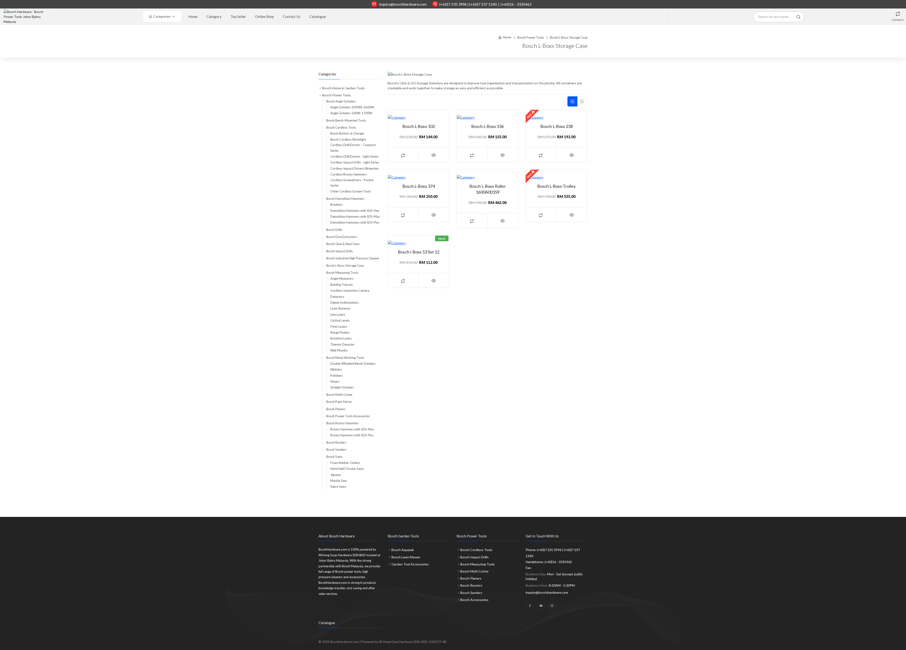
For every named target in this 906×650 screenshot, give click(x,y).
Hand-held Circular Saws (347, 468)
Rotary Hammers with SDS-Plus (351, 435)
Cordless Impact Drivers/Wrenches (354, 168)
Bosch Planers (335, 409)
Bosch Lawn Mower (405, 557)
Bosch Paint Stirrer (339, 402)
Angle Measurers (341, 278)
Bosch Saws (334, 456)
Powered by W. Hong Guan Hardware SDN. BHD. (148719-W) (403, 642)
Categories (162, 16)
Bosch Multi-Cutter (339, 395)
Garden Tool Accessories (410, 564)
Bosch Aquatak (402, 550)
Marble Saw (338, 480)
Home (192, 16)
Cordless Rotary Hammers (348, 174)
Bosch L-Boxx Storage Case (345, 265)
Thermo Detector (342, 344)
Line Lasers (337, 314)
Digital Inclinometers (344, 302)
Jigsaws (335, 475)
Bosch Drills (334, 230)
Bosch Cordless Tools (341, 127)
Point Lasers (338, 326)
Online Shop (264, 16)
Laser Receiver (340, 308)
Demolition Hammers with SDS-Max (355, 216)
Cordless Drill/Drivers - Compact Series (353, 147)
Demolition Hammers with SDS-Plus (354, 222)
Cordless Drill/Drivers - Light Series (354, 156)
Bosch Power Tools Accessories (348, 416)
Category (214, 16)
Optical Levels (340, 320)
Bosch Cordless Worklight (348, 139)
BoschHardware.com (344, 642)
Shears (335, 381)
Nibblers (336, 369)
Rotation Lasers (341, 338)
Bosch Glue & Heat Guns (343, 244)
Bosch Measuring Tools (342, 272)
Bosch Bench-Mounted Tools (346, 120)
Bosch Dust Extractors (341, 237)
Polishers (336, 375)
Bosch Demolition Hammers (345, 198)
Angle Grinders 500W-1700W (351, 113)
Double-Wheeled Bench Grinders (353, 363)
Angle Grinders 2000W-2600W (352, 107)
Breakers (336, 204)
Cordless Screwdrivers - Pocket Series (351, 182)
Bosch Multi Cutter (474, 571)
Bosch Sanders (336, 449)
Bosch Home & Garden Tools (343, 88)
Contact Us (291, 16)
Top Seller (238, 16)
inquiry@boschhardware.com (403, 4)
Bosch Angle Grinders (341, 101)
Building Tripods (341, 284)
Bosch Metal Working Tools (345, 358)
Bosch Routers (336, 442)
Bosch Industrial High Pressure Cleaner (352, 258)
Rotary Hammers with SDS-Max (352, 429)
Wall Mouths (339, 350)
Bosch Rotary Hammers (342, 423)
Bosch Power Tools (530, 37)
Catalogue (317, 16)
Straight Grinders (342, 387)
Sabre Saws (338, 486)
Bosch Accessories (474, 600)
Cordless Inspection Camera (349, 290)
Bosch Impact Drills (339, 251)
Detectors (337, 296)
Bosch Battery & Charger (347, 133)
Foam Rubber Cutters (345, 463)
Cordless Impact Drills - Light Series (354, 162)
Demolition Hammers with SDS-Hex (354, 211)
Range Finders (340, 332)
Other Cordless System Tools (350, 191)
